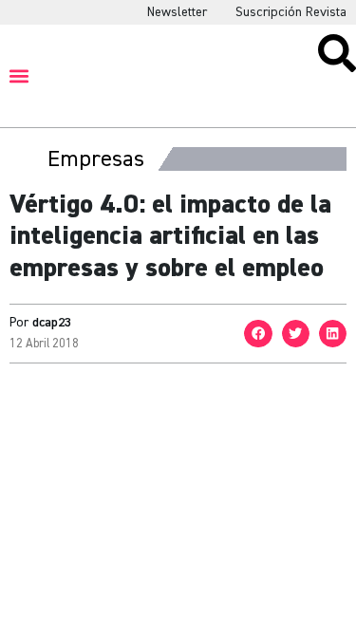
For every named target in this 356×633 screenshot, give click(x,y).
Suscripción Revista (291, 12)
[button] (19, 75)
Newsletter (177, 12)
